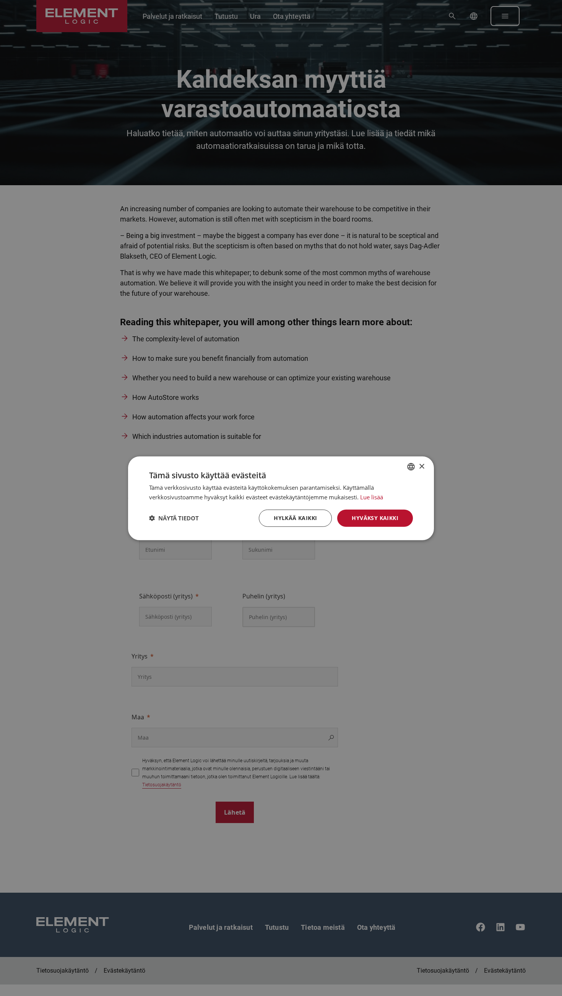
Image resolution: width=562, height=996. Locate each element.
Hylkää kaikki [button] (295, 517)
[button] (174, 517)
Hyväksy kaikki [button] (375, 517)
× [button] (421, 466)
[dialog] (281, 498)
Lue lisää (371, 496)
